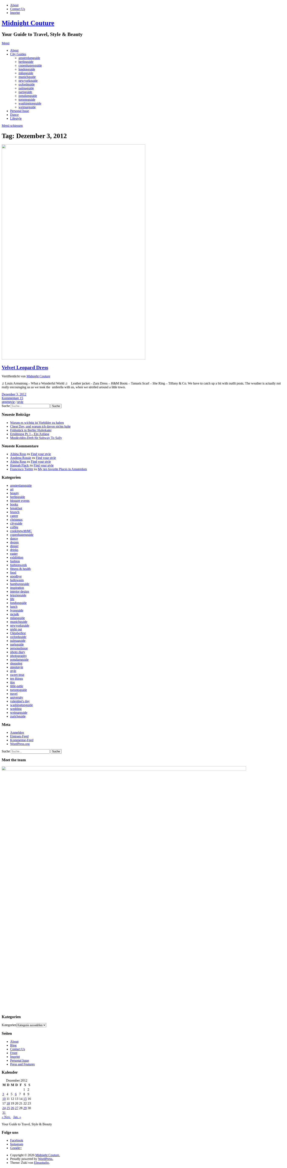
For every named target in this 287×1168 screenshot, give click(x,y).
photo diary (17, 652)
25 (8, 1108)
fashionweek (18, 565)
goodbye (16, 576)
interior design (19, 591)
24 (4, 1108)
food (13, 572)
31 (4, 1112)
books (14, 504)
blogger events (19, 500)
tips (12, 682)
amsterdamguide (29, 58)
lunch (13, 606)
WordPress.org (20, 744)
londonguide (26, 69)
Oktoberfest (18, 633)
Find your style (41, 454)
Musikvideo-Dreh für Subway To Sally (36, 438)
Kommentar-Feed (21, 740)
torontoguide (26, 99)
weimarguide (27, 107)
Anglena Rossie (20, 458)
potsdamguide (27, 96)
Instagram (16, 1144)
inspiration (17, 587)
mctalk (14, 614)
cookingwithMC (21, 531)
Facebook (16, 1140)
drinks (14, 550)
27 (16, 1108)
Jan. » (17, 1117)
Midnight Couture (28, 23)
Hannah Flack (19, 465)
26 (12, 1108)
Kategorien (9, 1025)
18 (8, 1103)
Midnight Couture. (47, 1155)
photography (18, 656)
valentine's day (20, 701)
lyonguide (16, 610)
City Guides (18, 54)
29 (25, 1108)
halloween (17, 580)
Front (13, 1053)
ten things (16, 678)
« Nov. (6, 1117)
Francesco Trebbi (21, 469)
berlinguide (25, 61)
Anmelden (17, 732)
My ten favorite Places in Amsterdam (62, 469)
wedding (16, 709)
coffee (14, 527)
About (14, 5)
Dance (14, 114)
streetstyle (8, 402)
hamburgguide (19, 584)
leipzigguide (18, 595)
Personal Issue (19, 111)
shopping (16, 663)
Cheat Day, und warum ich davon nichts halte (40, 426)
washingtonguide (29, 103)
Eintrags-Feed (19, 736)
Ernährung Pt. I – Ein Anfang (29, 434)
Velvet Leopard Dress (25, 367)
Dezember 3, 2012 (14, 394)
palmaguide (26, 88)
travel (13, 693)
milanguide (25, 73)
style (20, 402)
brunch (14, 512)
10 (4, 1099)
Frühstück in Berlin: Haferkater (30, 430)
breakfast (16, 508)
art (11, 489)
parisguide (25, 92)
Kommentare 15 (12, 398)
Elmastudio (41, 1162)
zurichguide (18, 716)
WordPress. (45, 1159)
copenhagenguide (30, 65)
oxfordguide (26, 84)
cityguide (16, 523)
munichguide (27, 77)
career (14, 516)
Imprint (15, 13)
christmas (16, 519)
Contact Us (17, 9)
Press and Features (22, 1064)
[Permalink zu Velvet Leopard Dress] (73, 358)
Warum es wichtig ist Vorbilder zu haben (37, 422)
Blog (13, 1045)
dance (14, 538)
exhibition (16, 557)
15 (25, 1099)
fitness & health (20, 569)
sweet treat (17, 674)
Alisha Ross (18, 454)
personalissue (19, 648)
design (14, 542)
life (12, 599)
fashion (15, 561)
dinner (14, 546)
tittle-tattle (16, 686)
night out (16, 629)
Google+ (16, 1148)
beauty (14, 493)
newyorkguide (28, 80)
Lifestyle (16, 118)
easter (14, 553)
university (16, 697)
